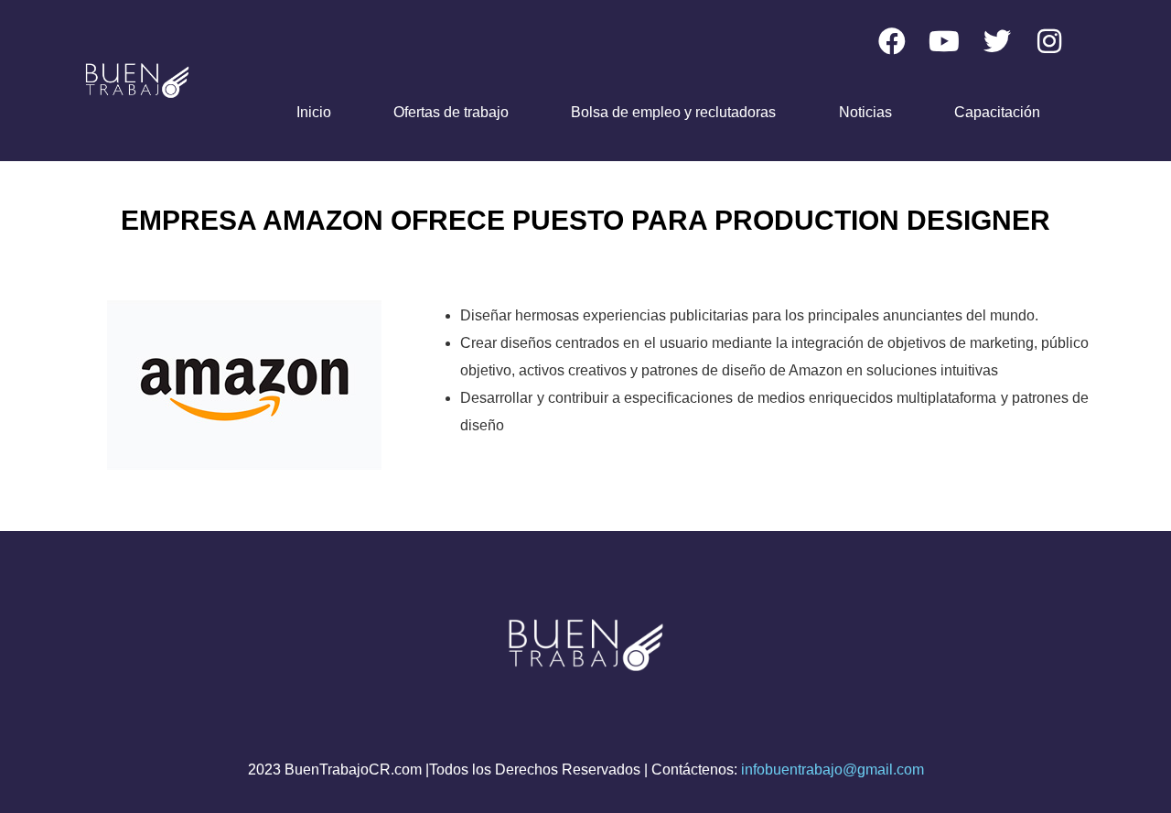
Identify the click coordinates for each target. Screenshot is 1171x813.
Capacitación (997, 112)
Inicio (313, 112)
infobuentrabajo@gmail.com (832, 769)
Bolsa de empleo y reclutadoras (673, 112)
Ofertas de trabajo (451, 112)
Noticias (865, 112)
